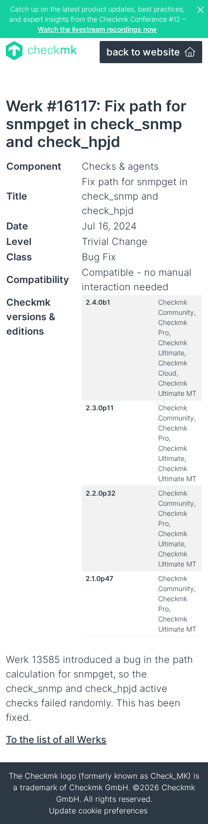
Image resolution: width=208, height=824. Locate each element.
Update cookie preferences (98, 810)
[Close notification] (201, 10)
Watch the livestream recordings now (97, 29)
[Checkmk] (41, 50)
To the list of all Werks (56, 739)
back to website (144, 52)
